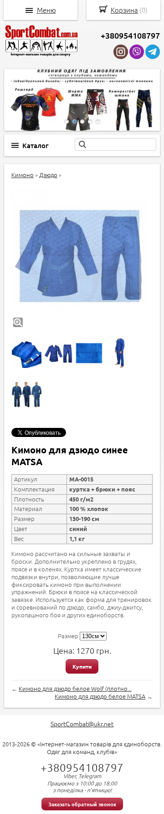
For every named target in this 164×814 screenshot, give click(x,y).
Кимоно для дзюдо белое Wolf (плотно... (75, 688)
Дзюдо (48, 174)
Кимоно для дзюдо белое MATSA (100, 696)
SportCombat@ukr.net (82, 723)
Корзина (124, 10)
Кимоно (22, 174)
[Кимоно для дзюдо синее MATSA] (79, 256)
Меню (46, 10)
